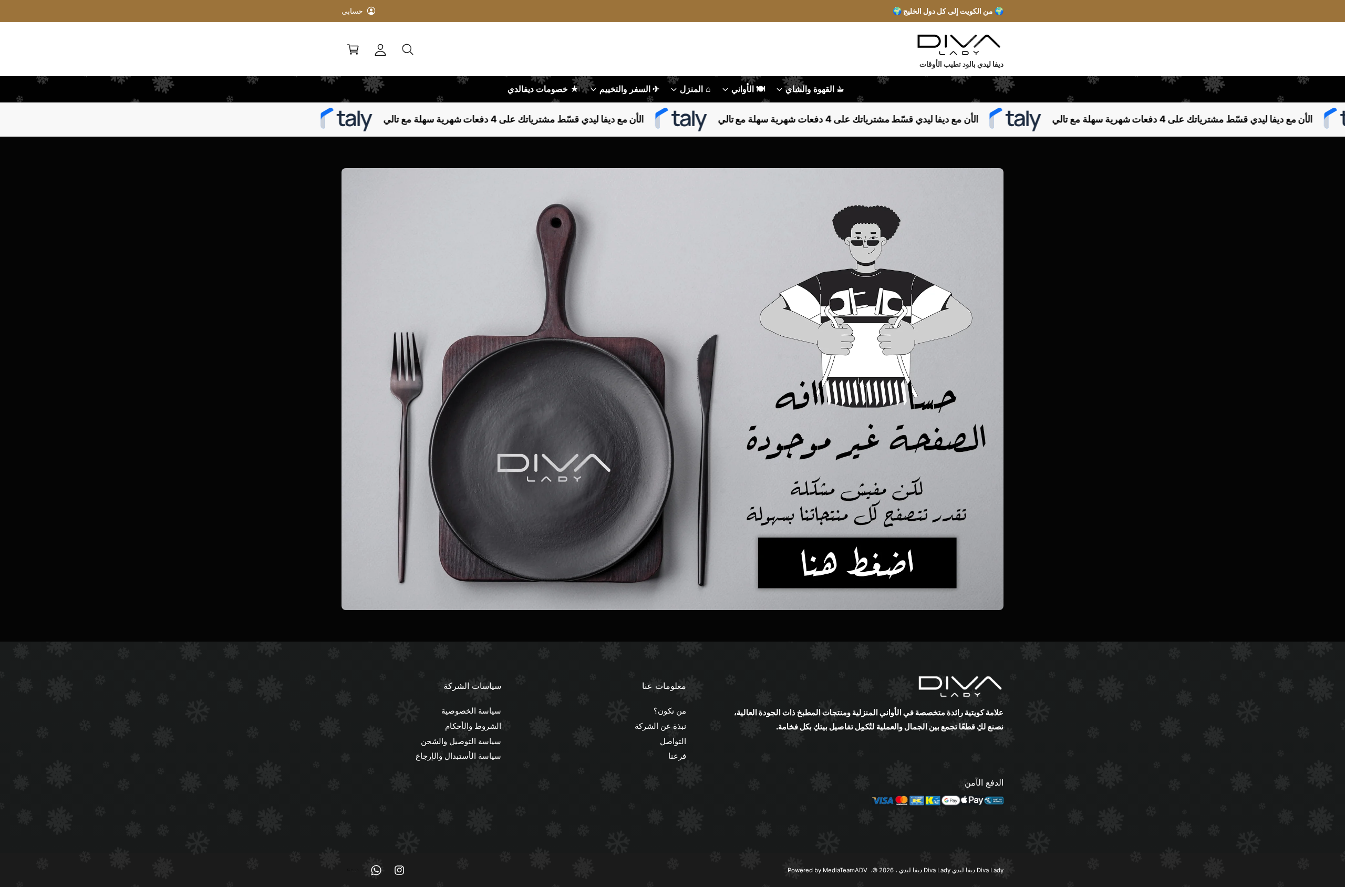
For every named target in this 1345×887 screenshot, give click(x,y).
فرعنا (677, 756)
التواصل (673, 741)
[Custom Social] (353, 870)
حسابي (352, 10)
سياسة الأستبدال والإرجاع (458, 756)
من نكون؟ (670, 711)
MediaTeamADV (845, 870)
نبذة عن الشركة (660, 726)
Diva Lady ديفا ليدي (924, 870)
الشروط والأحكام (473, 726)
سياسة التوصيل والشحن (461, 741)
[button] (407, 49)
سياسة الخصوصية (471, 711)
